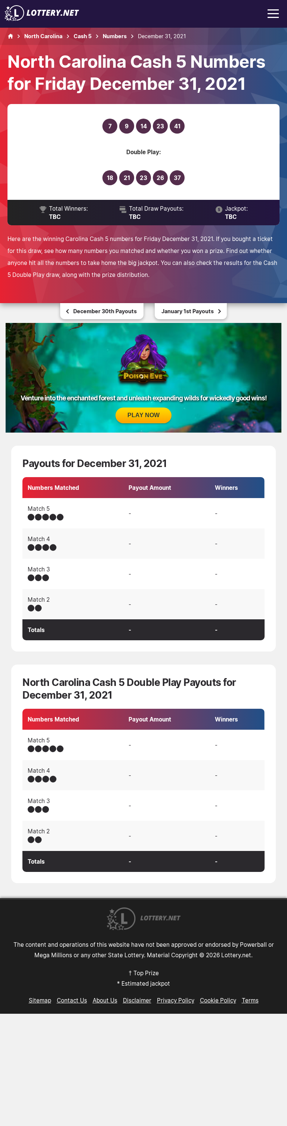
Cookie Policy (218, 1000)
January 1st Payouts (187, 311)
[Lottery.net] (41, 18)
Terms (250, 1000)
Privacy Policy (175, 1000)
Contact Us (72, 1000)
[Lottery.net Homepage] (10, 36)
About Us (105, 1000)
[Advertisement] (143, 1069)
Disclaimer (137, 1000)
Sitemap (40, 1000)
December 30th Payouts (105, 311)
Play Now (143, 415)
